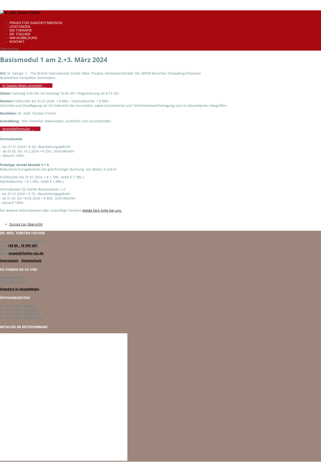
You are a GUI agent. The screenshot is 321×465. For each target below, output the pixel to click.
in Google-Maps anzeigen (22, 85)
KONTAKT (17, 42)
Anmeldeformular (16, 129)
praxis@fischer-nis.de (26, 253)
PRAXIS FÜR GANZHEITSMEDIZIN (35, 23)
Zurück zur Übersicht (26, 224)
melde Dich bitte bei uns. (102, 210)
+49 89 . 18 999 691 (23, 245)
